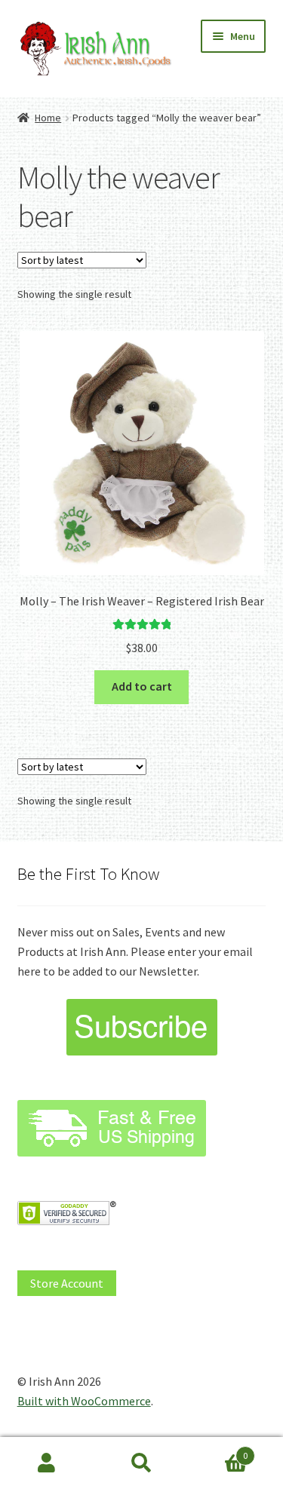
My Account (47, 1463)
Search (141, 1463)
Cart (218, 1450)
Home (48, 117)
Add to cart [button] (142, 686)
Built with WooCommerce (84, 1400)
